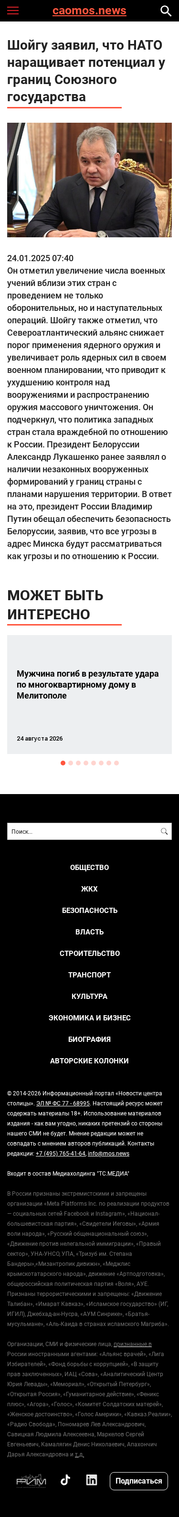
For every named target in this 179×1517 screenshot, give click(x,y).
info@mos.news (108, 1153)
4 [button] (86, 763)
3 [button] (78, 763)
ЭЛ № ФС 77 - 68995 (63, 1103)
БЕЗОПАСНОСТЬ (89, 910)
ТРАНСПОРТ (89, 974)
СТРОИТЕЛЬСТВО (90, 953)
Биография (89, 1039)
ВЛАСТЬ (89, 931)
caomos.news (89, 11)
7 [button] (108, 763)
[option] (89, 694)
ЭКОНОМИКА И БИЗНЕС (90, 1017)
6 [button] (101, 763)
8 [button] (116, 763)
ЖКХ (89, 888)
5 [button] (93, 763)
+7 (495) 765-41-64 (60, 1153)
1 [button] (63, 763)
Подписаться (139, 1480)
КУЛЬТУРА (89, 996)
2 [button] (70, 763)
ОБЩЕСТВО (89, 867)
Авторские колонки (89, 1060)
